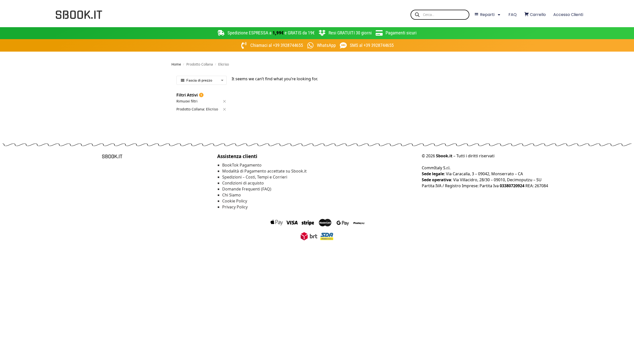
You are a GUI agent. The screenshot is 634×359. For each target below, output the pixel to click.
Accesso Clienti (568, 14)
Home (176, 64)
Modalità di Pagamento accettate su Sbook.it (264, 171)
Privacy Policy (235, 207)
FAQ (512, 14)
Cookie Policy (234, 201)
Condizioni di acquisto (243, 183)
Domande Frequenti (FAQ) (246, 189)
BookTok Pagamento (242, 165)
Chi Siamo (231, 195)
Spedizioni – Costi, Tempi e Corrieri (254, 177)
